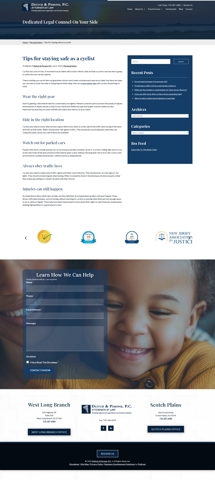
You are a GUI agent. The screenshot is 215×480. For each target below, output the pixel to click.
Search (181, 62)
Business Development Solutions (120, 464)
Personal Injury (70, 66)
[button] (26, 238)
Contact (189, 9)
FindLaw (142, 464)
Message (31, 323)
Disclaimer (31, 356)
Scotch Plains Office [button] (165, 429)
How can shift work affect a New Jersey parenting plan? (158, 94)
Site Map (85, 464)
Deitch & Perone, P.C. (42, 66)
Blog (181, 9)
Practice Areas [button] (154, 9)
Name (29, 282)
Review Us (188, 5)
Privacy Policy (96, 464)
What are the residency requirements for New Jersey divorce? (160, 90)
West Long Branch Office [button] (49, 432)
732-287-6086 (174, 5)
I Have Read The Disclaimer (44, 362)
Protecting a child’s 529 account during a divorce (155, 85)
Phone (29, 296)
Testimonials (170, 9)
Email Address (34, 309)
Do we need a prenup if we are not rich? (150, 81)
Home (129, 9)
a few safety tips (88, 83)
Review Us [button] (107, 453)
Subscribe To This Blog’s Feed (144, 149)
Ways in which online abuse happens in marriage (154, 98)
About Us (139, 9)
